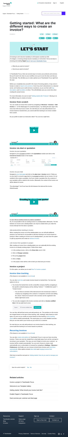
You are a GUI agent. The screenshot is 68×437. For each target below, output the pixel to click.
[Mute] (51, 144)
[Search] (63, 13)
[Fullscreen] (57, 144)
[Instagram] (59, 434)
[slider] (31, 144)
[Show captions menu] (49, 144)
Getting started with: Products (40, 96)
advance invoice (34, 238)
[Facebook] (63, 434)
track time (20, 280)
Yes (28, 367)
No (31, 367)
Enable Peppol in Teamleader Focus (21, 394)
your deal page (21, 174)
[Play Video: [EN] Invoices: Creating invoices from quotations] (34, 202)
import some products (26, 86)
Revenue (27, 13)
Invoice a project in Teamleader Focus (22, 382)
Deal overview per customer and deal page (23, 398)
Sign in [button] (55, 3)
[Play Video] (11, 144)
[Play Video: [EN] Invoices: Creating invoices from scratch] (34, 130)
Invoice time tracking (19, 273)
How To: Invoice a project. (38, 269)
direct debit (33, 349)
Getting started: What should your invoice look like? (26, 390)
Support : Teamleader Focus (9, 13)
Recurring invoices (18, 330)
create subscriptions (23, 337)
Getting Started (20, 13)
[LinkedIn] (61, 434)
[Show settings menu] (54, 144)
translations (23, 90)
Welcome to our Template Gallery (20, 386)
